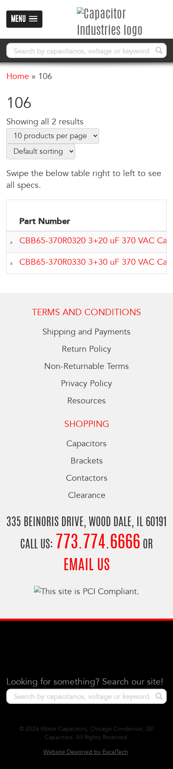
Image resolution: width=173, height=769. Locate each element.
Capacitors (86, 444)
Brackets (87, 461)
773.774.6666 (97, 543)
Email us (86, 565)
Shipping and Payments (86, 332)
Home (17, 76)
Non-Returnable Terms (86, 366)
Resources (86, 401)
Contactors (86, 478)
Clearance (86, 495)
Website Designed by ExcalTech (85, 752)
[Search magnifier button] (159, 50)
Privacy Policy (86, 384)
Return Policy (86, 349)
